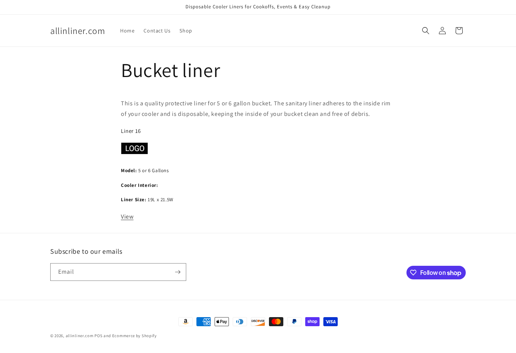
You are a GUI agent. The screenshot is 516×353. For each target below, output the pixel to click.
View (127, 216)
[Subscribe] (177, 272)
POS (98, 335)
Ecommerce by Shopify (134, 335)
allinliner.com (80, 335)
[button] (425, 30)
